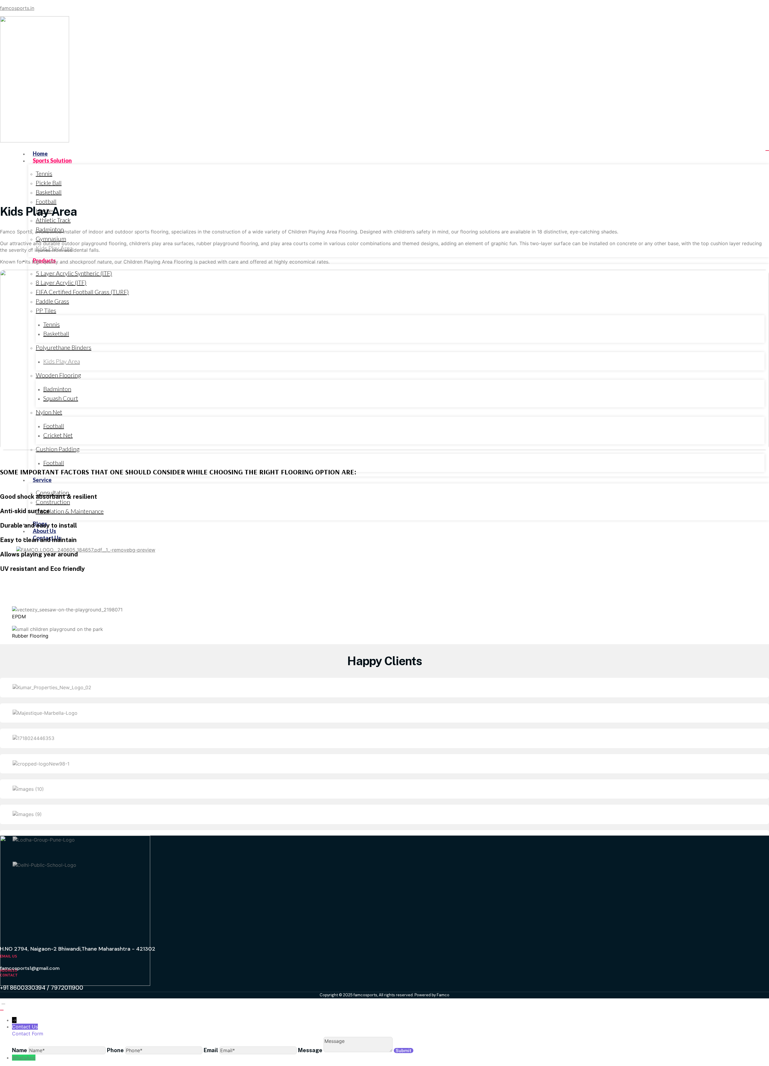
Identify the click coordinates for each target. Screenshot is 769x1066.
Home (40, 153)
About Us (44, 531)
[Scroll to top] (3, 1002)
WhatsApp (23, 1058)
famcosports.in (17, 8)
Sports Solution (52, 160)
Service (42, 480)
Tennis (44, 173)
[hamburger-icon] (767, 150)
